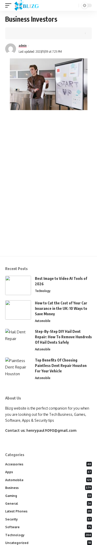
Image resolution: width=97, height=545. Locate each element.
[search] (74, 6)
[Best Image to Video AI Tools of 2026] (18, 285)
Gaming (48, 496)
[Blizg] (30, 5)
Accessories (48, 464)
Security (48, 519)
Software (48, 527)
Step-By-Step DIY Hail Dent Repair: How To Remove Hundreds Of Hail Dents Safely (63, 336)
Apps (48, 472)
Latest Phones (48, 511)
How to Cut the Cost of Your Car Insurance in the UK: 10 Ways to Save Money (61, 308)
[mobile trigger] (9, 5)
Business (48, 488)
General (48, 503)
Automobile (42, 321)
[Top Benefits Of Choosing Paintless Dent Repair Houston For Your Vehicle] (18, 367)
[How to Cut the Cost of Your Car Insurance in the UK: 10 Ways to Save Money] (18, 310)
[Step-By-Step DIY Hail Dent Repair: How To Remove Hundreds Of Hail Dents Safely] (18, 338)
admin (23, 46)
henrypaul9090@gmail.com (51, 430)
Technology (42, 291)
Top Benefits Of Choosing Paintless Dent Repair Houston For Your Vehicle (61, 365)
